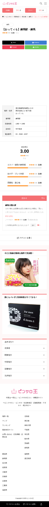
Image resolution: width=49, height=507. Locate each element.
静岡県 (4, 458)
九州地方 (8, 376)
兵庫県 (4, 481)
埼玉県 (26, 434)
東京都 (26, 421)
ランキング (6, 425)
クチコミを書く (29, 504)
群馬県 (26, 448)
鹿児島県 (27, 458)
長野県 (4, 467)
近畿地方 (8, 369)
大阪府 (4, 472)
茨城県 (26, 443)
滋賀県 (4, 490)
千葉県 (26, 430)
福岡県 (26, 454)
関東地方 (8, 355)
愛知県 (4, 454)
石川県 (4, 463)
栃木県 (26, 439)
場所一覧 (5, 416)
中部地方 (8, 362)
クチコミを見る (13, 504)
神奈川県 (27, 425)
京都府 (4, 476)
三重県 (4, 485)
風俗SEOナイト (8, 430)
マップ (4, 421)
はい (33, 225)
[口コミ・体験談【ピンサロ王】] (9, 3)
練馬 (7, 24)
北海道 (7, 348)
